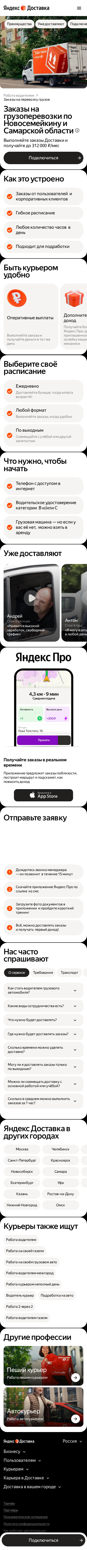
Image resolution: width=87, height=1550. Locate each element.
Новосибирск (22, 1172)
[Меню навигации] (79, 8)
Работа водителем (19, 95)
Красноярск (60, 1160)
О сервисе (16, 973)
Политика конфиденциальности (27, 1524)
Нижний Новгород (22, 1205)
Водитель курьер (20, 1295)
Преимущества (19, 24)
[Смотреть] (32, 603)
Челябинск (60, 1149)
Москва (22, 1149)
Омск (60, 1205)
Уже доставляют (51, 24)
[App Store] (43, 795)
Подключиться (43, 157)
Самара (60, 1172)
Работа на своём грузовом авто (31, 1262)
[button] (43, 990)
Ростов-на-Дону (60, 1194)
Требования (43, 973)
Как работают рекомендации (25, 1530)
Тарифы (9, 1503)
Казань (22, 1194)
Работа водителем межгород (30, 1273)
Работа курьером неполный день (32, 1284)
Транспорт (69, 973)
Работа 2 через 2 (19, 1307)
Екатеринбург (22, 1183)
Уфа (60, 1183)
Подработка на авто (57, 1295)
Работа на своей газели (25, 1251)
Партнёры (11, 1510)
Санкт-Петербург (22, 1160)
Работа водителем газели (27, 1318)
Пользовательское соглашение (26, 1517)
